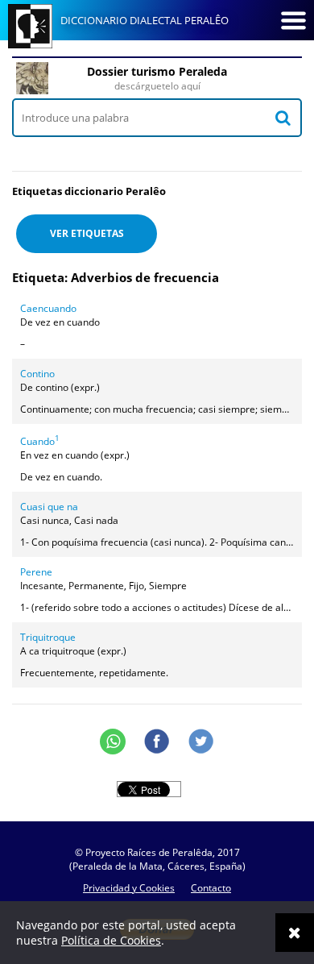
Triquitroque (48, 637)
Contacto (211, 888)
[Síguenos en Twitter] (201, 741)
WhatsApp (113, 741)
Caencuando (48, 308)
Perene (36, 572)
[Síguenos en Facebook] (157, 741)
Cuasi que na (49, 506)
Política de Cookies (111, 940)
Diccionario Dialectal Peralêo (144, 20)
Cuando (40, 441)
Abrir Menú (293, 20)
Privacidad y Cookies (129, 888)
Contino (37, 373)
